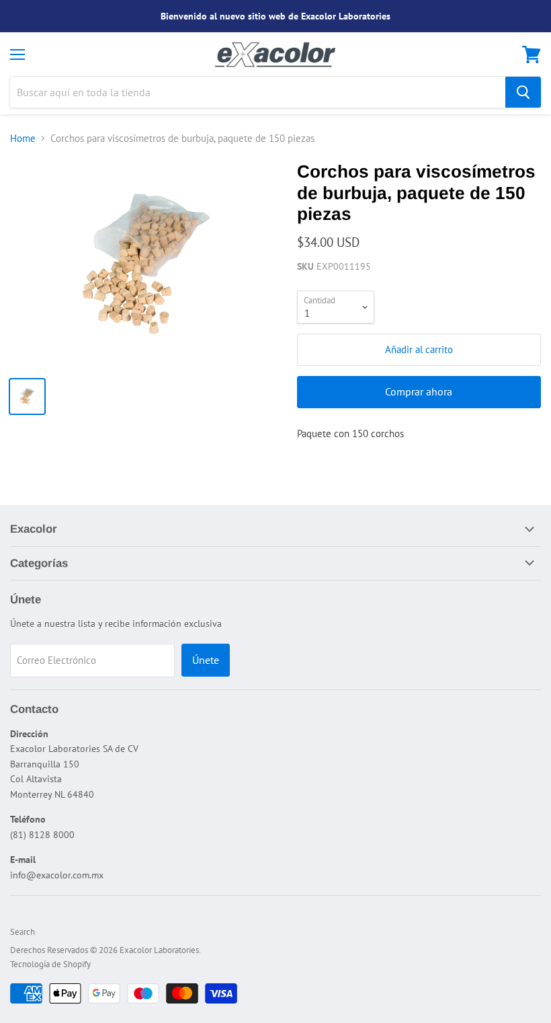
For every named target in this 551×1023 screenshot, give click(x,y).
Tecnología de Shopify (50, 964)
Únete (205, 660)
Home (23, 138)
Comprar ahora (418, 391)
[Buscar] (523, 92)
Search (22, 932)
